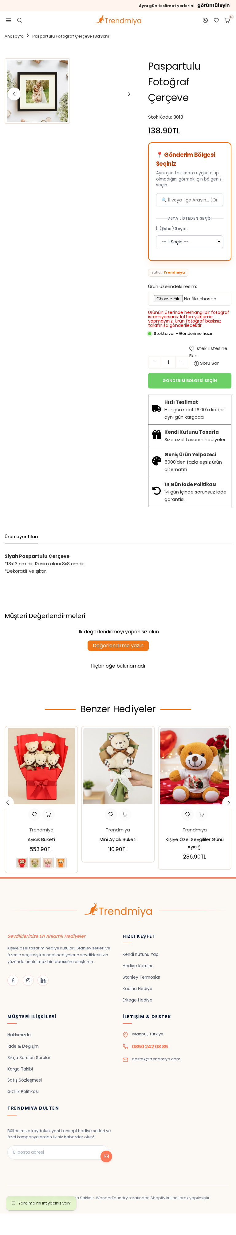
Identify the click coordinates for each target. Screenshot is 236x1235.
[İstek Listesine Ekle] (34, 814)
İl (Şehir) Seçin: (171, 228)
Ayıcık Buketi (41, 839)
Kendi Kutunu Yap (141, 954)
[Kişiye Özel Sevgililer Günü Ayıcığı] (194, 766)
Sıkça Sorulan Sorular (28, 1058)
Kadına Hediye (137, 989)
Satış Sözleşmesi (24, 1080)
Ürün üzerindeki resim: (172, 286)
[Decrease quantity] (155, 362)
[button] (228, 802)
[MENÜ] (8, 20)
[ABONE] (106, 1156)
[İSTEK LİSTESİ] (216, 20)
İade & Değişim (23, 1046)
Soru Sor (209, 363)
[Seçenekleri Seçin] (48, 814)
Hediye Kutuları (138, 966)
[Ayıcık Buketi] (41, 766)
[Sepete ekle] (125, 814)
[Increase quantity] (182, 362)
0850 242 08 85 (150, 1046)
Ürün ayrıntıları (21, 537)
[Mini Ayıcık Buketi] (117, 766)
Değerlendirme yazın (118, 645)
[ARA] (19, 20)
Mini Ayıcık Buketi (118, 839)
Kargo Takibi (20, 1069)
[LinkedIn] (43, 980)
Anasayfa (14, 36)
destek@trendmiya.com (156, 1059)
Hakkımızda (19, 1035)
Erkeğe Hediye (137, 1000)
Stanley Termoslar (141, 977)
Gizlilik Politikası (23, 1092)
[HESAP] (205, 20)
